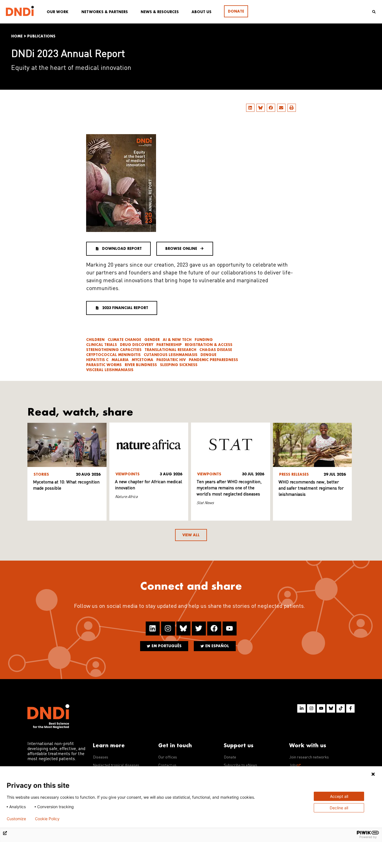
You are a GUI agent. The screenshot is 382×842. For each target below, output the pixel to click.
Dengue (208, 355)
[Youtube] (230, 628)
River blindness (141, 365)
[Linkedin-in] (301, 708)
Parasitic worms (104, 365)
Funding (204, 340)
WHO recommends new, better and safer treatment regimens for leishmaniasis (311, 488)
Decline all (339, 807)
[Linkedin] (153, 628)
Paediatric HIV (171, 360)
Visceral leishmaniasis (109, 370)
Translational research (170, 350)
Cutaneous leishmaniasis (170, 355)
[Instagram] (168, 628)
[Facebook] (214, 628)
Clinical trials (101, 345)
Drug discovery (136, 345)
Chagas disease (215, 350)
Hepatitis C (97, 360)
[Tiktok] (340, 708)
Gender (152, 340)
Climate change (124, 340)
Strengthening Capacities (114, 350)
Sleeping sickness (178, 365)
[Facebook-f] (350, 708)
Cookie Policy (47, 819)
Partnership (169, 345)
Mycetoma (142, 360)
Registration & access (208, 345)
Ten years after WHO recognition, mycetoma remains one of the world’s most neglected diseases (229, 488)
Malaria (120, 360)
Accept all (339, 796)
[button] (250, 108)
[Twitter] (199, 628)
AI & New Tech (177, 340)
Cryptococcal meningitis (113, 355)
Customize (16, 819)
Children (95, 340)
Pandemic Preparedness (213, 360)
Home (17, 36)
